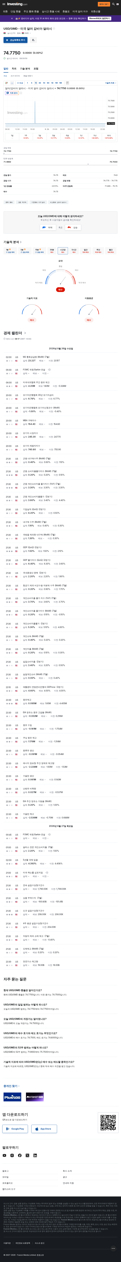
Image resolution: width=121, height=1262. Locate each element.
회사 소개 (67, 1171)
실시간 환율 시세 (51, 11)
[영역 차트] (12, 83)
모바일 (5, 1177)
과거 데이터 (15, 76)
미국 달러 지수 (80, 11)
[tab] (10, 250)
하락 (50, 227)
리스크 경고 (39, 1243)
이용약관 (7, 1243)
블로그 (5, 1171)
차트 (14, 68)
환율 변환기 (28, 76)
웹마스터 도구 (8, 1189)
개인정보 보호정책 (22, 1243)
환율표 (66, 11)
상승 (75, 227)
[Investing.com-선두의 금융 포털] (17, 4)
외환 (5, 11)
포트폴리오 (7, 1183)
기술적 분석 (11, 242)
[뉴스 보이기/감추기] (67, 83)
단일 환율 (16, 11)
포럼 (36, 68)
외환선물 (95, 11)
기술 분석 (25, 68)
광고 (65, 1177)
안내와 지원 (68, 1183)
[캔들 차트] (6, 83)
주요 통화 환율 (31, 11)
